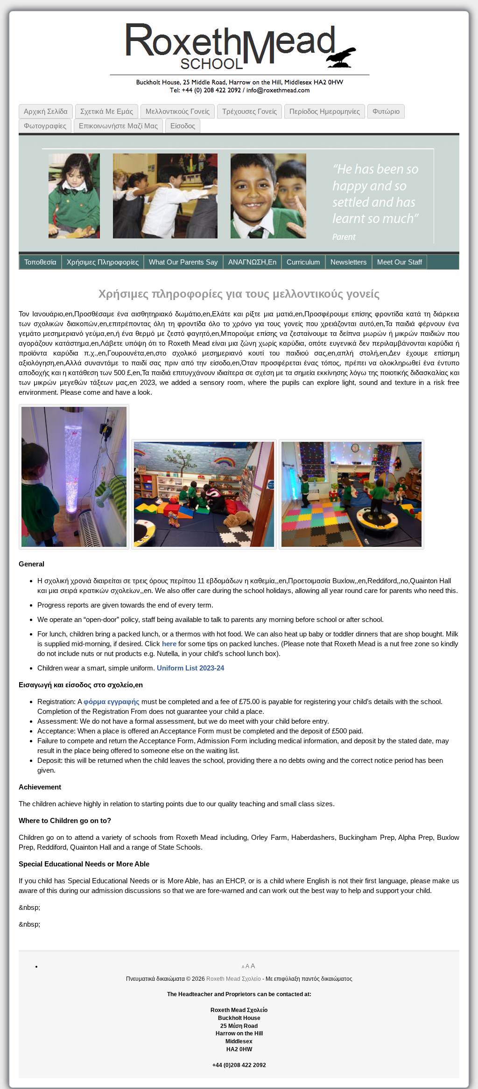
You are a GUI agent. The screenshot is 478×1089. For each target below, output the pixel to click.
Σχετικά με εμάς (106, 111)
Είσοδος (182, 126)
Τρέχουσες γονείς (249, 111)
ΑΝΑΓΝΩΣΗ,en (252, 262)
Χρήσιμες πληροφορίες (103, 262)
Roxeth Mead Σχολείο (233, 979)
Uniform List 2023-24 (190, 668)
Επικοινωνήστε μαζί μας (118, 126)
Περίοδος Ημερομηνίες (324, 111)
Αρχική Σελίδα (46, 111)
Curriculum (303, 262)
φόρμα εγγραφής (112, 701)
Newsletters (348, 262)
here (169, 644)
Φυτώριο (386, 111)
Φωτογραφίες (45, 126)
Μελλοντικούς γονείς (178, 111)
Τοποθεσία (40, 262)
